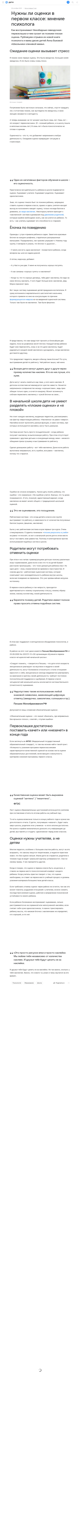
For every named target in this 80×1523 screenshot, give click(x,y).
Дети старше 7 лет (31, 8)
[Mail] (6, 2)
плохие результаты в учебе (55, 532)
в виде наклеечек (27, 212)
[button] (40, 83)
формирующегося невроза (21, 299)
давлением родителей (54, 215)
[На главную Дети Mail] (10, 2)
